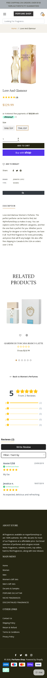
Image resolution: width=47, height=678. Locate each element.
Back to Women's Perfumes (25, 377)
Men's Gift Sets (9, 584)
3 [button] (22, 360)
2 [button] (19, 360)
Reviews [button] (7, 439)
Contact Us (7, 618)
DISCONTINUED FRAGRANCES (16, 602)
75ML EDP (22, 128)
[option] (23, 326)
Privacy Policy (8, 636)
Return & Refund (10, 627)
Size (4, 122)
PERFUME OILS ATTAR (12, 593)
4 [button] (25, 360)
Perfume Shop (18, 659)
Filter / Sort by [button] (11, 455)
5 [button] (27, 360)
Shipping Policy (9, 623)
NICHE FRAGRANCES (11, 598)
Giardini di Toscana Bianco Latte (23, 343)
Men (4, 575)
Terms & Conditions (11, 632)
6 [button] (30, 360)
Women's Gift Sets (10, 579)
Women (6, 570)
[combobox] (23, 21)
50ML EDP (8, 128)
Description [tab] (9, 206)
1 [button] (16, 360)
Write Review (23, 447)
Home (14, 28)
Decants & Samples (11, 588)
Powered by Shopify (34, 659)
